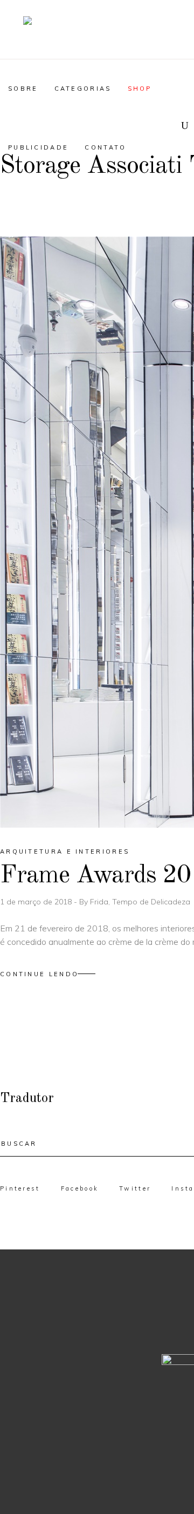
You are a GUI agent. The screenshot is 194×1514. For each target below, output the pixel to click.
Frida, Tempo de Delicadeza (140, 902)
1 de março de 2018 (37, 902)
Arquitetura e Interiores (64, 851)
